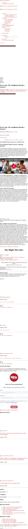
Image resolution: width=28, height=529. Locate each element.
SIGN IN (5, 2)
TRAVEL (7, 31)
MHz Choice (3, 368)
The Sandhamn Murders (18, 89)
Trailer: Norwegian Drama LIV (10, 509)
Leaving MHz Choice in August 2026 (10, 483)
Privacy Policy (24, 524)
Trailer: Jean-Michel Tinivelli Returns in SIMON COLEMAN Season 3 (11, 358)
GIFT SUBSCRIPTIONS (8, 25)
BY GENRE (8, 21)
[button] (5, 35)
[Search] (6, 528)
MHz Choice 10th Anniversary (9, 519)
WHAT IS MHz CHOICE (11, 14)
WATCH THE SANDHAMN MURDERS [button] (9, 246)
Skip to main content (4, 0)
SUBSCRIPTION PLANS (11, 17)
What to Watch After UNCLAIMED (11, 508)
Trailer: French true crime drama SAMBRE (12, 507)
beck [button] (1, 256)
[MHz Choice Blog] (14, 9)
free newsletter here (17, 264)
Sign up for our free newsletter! (9, 521)
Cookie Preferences (8, 526)
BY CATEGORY (9, 19)
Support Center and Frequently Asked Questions (13, 522)
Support (14, 526)
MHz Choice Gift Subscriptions (9, 520)
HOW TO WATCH (9, 16)
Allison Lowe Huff (13, 131)
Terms (1, 526)
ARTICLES (8, 28)
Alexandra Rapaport (10, 91)
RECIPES (7, 30)
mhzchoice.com (8, 269)
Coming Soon (18, 91)
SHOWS (4, 18)
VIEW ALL (8, 23)
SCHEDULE (5, 24)
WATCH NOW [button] (3, 137)
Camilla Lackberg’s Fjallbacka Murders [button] (9, 259)
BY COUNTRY (8, 20)
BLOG (4, 27)
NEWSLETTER (6, 26)
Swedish (11, 89)
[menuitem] (15, 2)
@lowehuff (16, 276)
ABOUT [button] (4, 13)
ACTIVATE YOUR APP (8, 3)
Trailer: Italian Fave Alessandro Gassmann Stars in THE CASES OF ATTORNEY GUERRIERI (13, 459)
